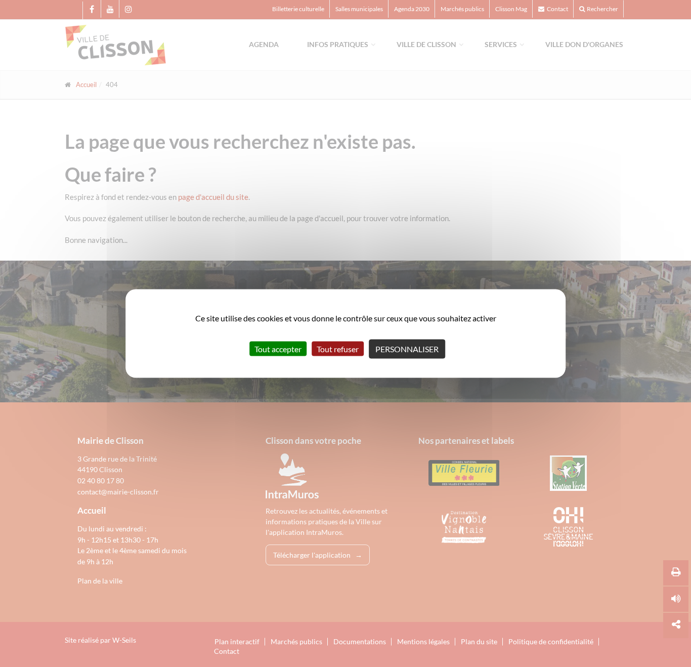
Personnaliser (407, 349)
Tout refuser (338, 349)
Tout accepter (277, 349)
